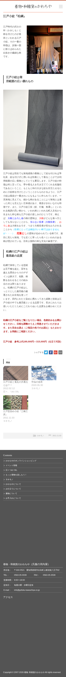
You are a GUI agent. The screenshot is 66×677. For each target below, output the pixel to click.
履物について (11, 493)
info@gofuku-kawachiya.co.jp (27, 590)
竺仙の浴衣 (37, 382)
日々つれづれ (11, 470)
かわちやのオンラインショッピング (21, 461)
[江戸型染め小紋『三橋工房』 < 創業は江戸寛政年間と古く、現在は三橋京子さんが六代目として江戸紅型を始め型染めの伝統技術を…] (15, 402)
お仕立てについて (13, 489)
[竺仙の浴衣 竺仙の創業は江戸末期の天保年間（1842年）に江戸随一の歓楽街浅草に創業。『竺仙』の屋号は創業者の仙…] (43, 373)
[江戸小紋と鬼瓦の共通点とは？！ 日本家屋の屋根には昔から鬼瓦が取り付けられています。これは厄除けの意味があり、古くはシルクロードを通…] (15, 373)
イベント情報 (11, 465)
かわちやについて (13, 484)
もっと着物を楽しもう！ (16, 475)
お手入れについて (13, 498)
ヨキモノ (40, 436)
